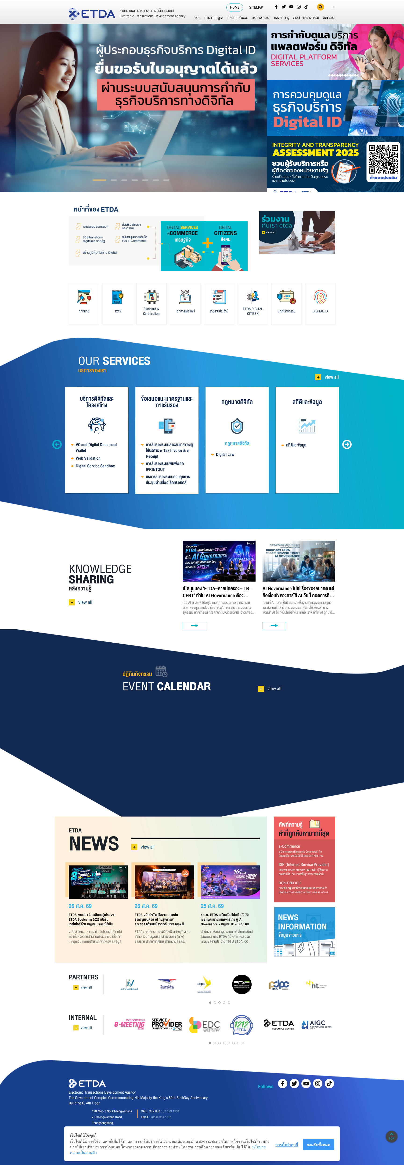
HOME (234, 7)
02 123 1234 (171, 1111)
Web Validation (88, 458)
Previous (57, 444)
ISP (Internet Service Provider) (304, 864)
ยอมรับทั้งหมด (318, 1144)
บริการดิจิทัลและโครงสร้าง (97, 402)
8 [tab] (243, 1043)
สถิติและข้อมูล (307, 402)
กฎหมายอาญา (290, 882)
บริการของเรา (261, 18)
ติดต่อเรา (329, 18)
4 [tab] (127, 180)
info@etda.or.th (161, 1117)
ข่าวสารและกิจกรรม (306, 18)
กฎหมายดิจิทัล (237, 402)
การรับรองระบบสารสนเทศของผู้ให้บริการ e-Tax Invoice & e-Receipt (169, 450)
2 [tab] (106, 180)
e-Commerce (289, 846)
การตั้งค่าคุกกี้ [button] (286, 1144)
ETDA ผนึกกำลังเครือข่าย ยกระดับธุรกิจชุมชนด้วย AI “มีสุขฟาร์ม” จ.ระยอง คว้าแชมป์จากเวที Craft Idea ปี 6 (159, 919)
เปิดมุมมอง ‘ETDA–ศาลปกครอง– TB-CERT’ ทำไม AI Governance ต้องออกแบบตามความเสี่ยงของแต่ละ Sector (218, 592)
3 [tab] (116, 180)
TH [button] (333, 7)
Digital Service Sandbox (95, 466)
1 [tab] (95, 180)
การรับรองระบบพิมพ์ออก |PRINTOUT (165, 467)
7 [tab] (167, 180)
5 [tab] (145, 180)
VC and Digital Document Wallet (96, 448)
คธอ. (197, 18)
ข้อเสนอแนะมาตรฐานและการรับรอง (167, 402)
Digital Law (225, 455)
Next (347, 444)
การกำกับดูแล (213, 18)
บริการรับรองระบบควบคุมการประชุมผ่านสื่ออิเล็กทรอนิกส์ (168, 480)
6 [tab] (156, 180)
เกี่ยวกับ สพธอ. (237, 18)
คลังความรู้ (281, 18)
